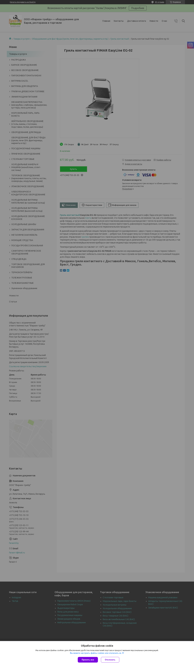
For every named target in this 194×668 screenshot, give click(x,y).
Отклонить (110, 660)
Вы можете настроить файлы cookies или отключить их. (96, 653)
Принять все (88, 660)
